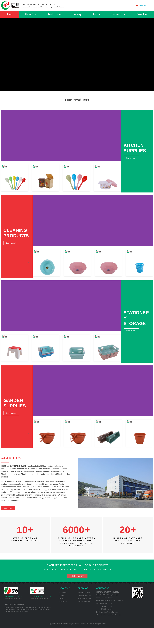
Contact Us (118, 14)
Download (142, 14)
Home (9, 14)
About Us (30, 14)
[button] (125, 178)
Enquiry (76, 14)
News (96, 14)
